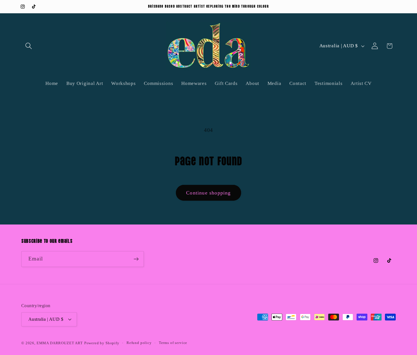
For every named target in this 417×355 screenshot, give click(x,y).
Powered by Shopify (101, 343)
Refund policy (139, 343)
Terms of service (173, 343)
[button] (28, 46)
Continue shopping (208, 193)
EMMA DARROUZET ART (60, 343)
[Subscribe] (136, 259)
